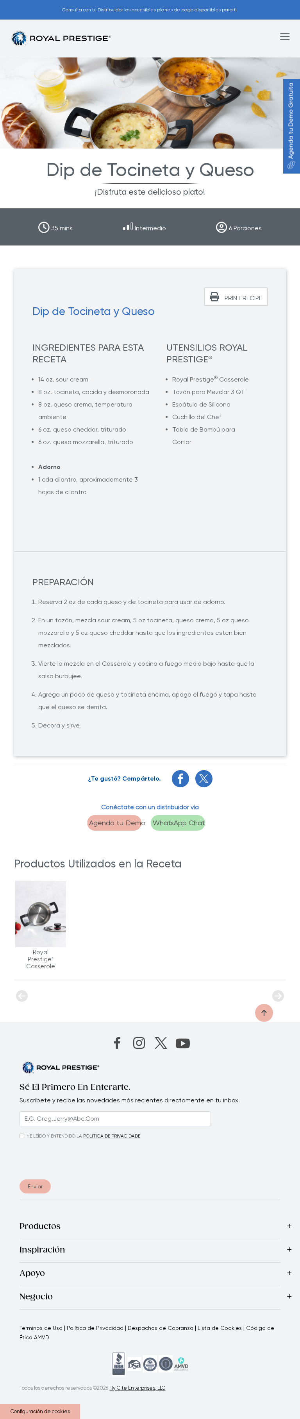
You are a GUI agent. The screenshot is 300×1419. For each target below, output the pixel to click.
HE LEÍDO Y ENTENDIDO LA (54, 1136)
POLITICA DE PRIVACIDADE (111, 1136)
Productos (40, 1227)
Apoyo (32, 1273)
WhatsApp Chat (179, 823)
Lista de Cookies (220, 1328)
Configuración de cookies (40, 1411)
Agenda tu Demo (115, 823)
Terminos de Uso (41, 1328)
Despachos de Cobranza (160, 1328)
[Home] (61, 38)
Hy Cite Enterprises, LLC (137, 1388)
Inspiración (42, 1250)
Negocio (36, 1297)
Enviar (35, 1186)
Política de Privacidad (95, 1328)
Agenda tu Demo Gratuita (291, 121)
